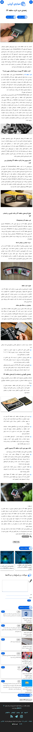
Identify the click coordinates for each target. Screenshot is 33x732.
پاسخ (3, 611)
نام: (31, 594)
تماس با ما (24, 721)
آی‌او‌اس (13, 712)
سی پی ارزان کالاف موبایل (26, 700)
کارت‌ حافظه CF (28, 75)
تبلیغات (30, 721)
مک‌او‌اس (7, 712)
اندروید (26, 712)
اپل (22, 712)
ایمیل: (30, 597)
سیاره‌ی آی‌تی (14, 4)
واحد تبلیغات (16, 542)
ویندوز (18, 712)
